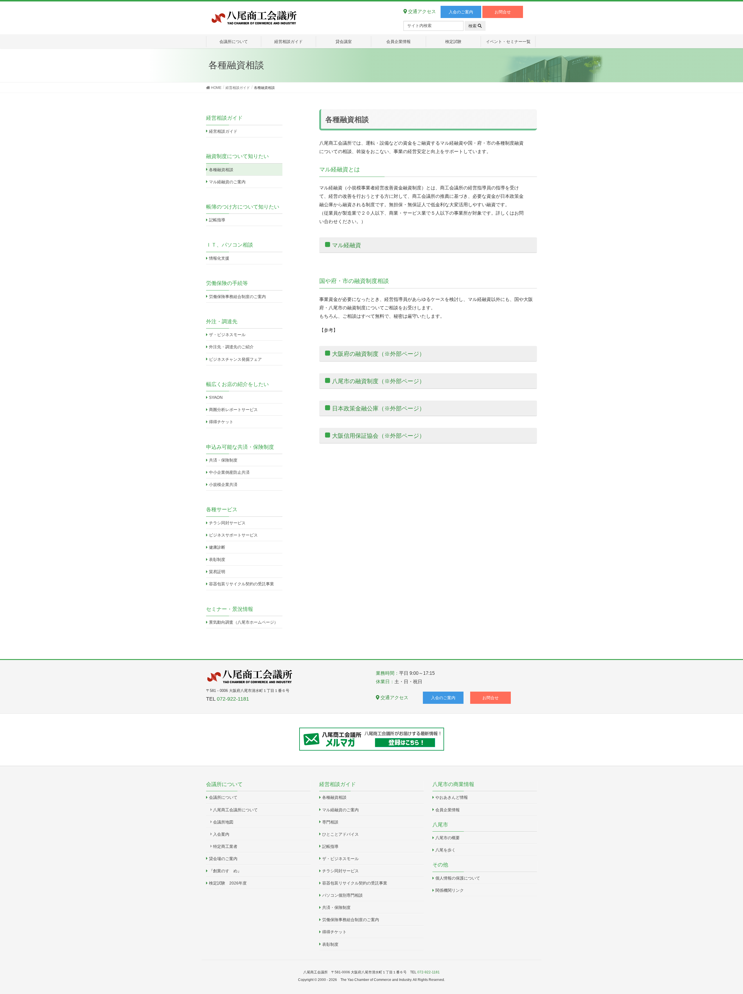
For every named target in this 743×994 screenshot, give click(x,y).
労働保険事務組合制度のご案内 (237, 296)
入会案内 (221, 834)
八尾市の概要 (447, 837)
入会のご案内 (461, 12)
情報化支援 (219, 258)
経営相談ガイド (223, 131)
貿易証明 (217, 571)
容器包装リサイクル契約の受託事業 (241, 584)
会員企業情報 (447, 810)
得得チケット (221, 421)
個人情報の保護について (457, 878)
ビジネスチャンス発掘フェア (235, 359)
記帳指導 (217, 220)
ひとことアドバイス (340, 834)
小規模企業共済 (223, 484)
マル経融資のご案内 (227, 182)
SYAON (216, 397)
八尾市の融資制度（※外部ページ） (378, 381)
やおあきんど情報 (451, 797)
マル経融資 (346, 245)
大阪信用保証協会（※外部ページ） (378, 436)
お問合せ (503, 12)
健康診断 (217, 547)
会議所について (223, 797)
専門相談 (330, 822)
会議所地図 (223, 822)
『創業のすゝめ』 (225, 871)
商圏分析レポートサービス (233, 409)
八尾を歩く (445, 850)
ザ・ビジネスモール (227, 334)
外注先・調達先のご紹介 (231, 347)
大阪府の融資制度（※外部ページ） (378, 354)
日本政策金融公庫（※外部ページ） (378, 408)
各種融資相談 (221, 169)
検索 (473, 26)
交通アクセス (421, 11)
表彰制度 (217, 559)
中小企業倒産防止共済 (229, 472)
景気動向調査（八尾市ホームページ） (243, 622)
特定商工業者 (225, 846)
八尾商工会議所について (235, 810)
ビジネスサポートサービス (233, 535)
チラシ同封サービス (227, 523)
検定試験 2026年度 (228, 883)
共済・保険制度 (223, 460)
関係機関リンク (449, 890)
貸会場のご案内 (223, 858)
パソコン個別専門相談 (342, 895)
